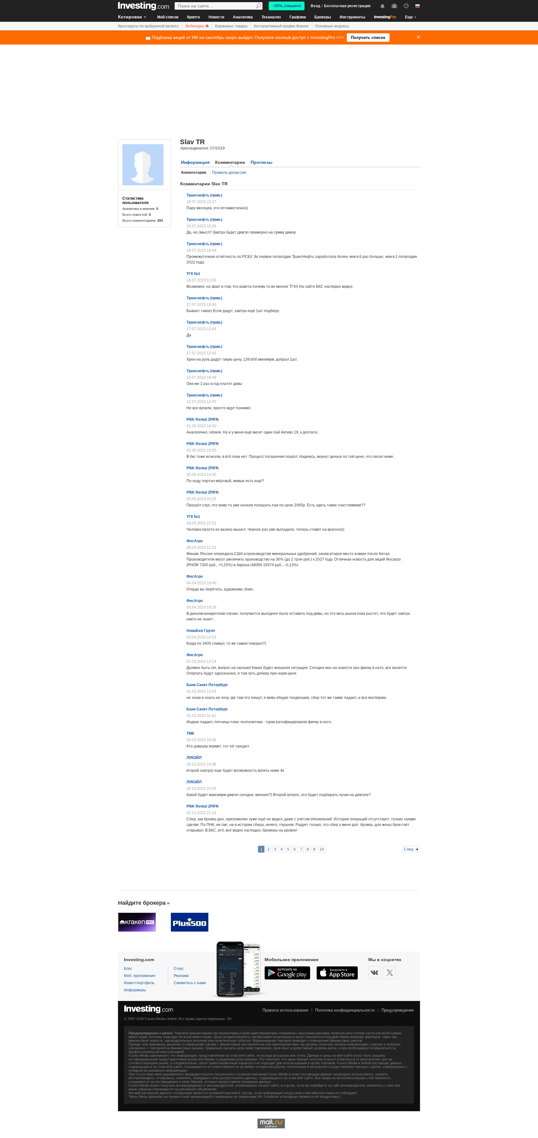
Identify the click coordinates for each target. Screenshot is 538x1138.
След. (409, 849)
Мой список (167, 17)
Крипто (193, 17)
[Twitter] (390, 972)
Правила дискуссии (229, 172)
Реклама (181, 976)
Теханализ (271, 17)
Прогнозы (261, 162)
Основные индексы (332, 26)
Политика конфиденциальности (345, 1010)
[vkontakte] (374, 972)
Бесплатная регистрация (347, 6)
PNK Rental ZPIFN (202, 419)
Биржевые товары (231, 26)
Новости (216, 17)
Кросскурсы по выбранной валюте (148, 26)
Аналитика (243, 17)
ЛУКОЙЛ (193, 758)
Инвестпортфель (139, 983)
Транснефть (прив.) (204, 195)
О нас (179, 968)
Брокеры (322, 17)
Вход (315, 6)
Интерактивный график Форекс (281, 26)
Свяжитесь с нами (190, 983)
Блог (128, 968)
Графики (298, 17)
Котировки (130, 16)
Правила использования (285, 1010)
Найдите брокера (142, 903)
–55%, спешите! (286, 6)
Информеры (135, 990)
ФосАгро (194, 541)
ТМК (190, 733)
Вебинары (195, 26)
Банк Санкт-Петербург (207, 685)
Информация (195, 162)
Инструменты (352, 17)
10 (322, 849)
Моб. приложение (139, 976)
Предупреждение (397, 1010)
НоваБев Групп (200, 630)
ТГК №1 (193, 274)
